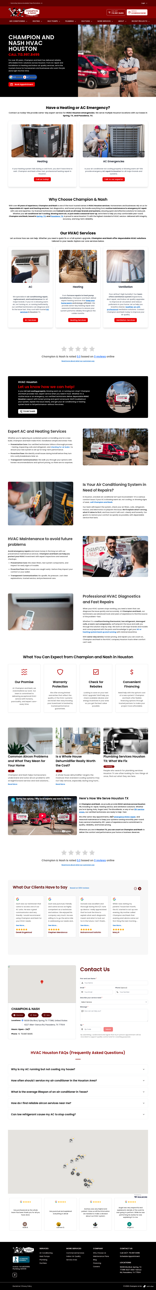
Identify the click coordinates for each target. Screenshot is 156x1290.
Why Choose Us (99, 1253)
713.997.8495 (27, 1033)
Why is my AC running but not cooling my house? (43, 1069)
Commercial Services (75, 1253)
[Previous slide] (135, 888)
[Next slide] (139, 888)
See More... (20, 925)
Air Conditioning (17, 21)
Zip (81, 1025)
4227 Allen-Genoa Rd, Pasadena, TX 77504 (44, 1024)
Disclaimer (16, 1286)
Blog (95, 1260)
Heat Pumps (52, 21)
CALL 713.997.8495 (23, 54)
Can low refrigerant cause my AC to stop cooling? (43, 1114)
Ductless (85, 21)
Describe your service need (90, 998)
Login (143, 3)
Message (83, 1007)
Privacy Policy (27, 1286)
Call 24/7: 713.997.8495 (130, 1253)
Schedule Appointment (130, 1256)
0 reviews (100, 356)
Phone (117, 988)
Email (82, 988)
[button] (73, 1173)
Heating (36, 21)
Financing (97, 1263)
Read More (12, 784)
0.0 (79, 356)
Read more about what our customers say (78, 361)
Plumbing (69, 21)
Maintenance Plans (101, 1256)
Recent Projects (139, 21)
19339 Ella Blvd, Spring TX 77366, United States (45, 1020)
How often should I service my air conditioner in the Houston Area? (54, 1080)
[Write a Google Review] (21, 1202)
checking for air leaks (60, 447)
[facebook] (15, 1275)
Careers (96, 1266)
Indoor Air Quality (73, 1256)
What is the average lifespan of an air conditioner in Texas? (49, 1092)
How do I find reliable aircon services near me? (41, 1103)
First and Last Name (87, 978)
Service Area (71, 1260)
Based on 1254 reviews (79, 888)
